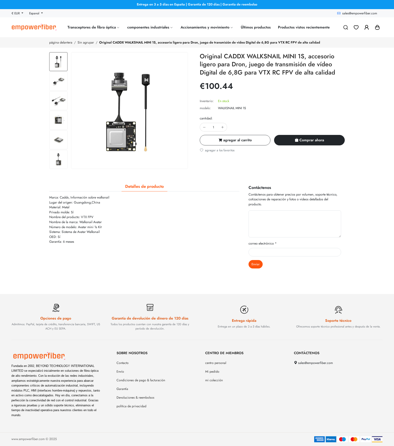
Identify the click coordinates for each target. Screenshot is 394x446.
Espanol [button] (34, 13)
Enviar (255, 264)
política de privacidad (131, 406)
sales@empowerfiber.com (359, 13)
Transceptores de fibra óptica (92, 27)
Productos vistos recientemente (304, 27)
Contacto (123, 363)
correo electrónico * (263, 243)
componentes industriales (148, 27)
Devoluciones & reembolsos (135, 397)
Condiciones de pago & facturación (141, 380)
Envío (120, 371)
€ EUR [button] (16, 13)
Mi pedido (212, 371)
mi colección (214, 380)
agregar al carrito (237, 140)
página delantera (60, 42)
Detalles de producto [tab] (144, 186)
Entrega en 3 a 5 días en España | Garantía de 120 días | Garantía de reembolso (197, 4)
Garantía (122, 389)
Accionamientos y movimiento (206, 27)
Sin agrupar (86, 42)
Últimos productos (256, 27)
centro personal (215, 363)
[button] (377, 27)
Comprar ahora (311, 140)
